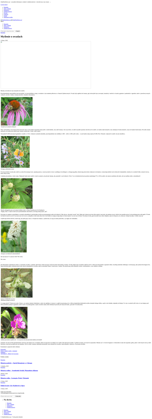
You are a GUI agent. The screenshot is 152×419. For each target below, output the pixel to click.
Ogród (5, 16)
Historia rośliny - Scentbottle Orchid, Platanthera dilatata (19, 370)
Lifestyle (6, 14)
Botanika (6, 7)
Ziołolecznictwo (8, 11)
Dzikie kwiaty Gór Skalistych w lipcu (13, 385)
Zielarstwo (6, 10)
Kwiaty (6, 13)
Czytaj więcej (4, 4)
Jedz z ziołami (7, 8)
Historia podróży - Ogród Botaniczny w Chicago (16, 363)
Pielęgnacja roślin (8, 17)
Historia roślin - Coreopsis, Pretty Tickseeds (15, 378)
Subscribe (18, 396)
